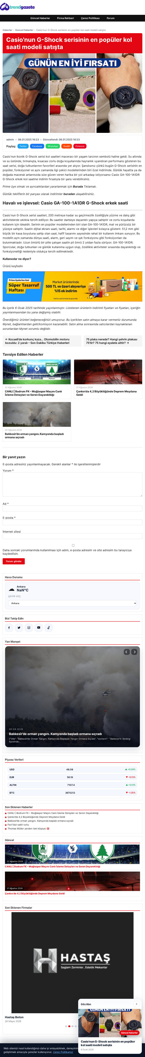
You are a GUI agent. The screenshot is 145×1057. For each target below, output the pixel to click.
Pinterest (80, 146)
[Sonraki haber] (134, 652)
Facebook (37, 146)
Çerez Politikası (90, 18)
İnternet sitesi (12, 531)
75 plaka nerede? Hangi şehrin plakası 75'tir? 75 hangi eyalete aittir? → (111, 341)
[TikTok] (49, 628)
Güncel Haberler (40, 18)
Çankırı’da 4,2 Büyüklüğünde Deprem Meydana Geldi (36, 816)
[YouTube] (39, 628)
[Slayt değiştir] (66, 1026)
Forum (111, 18)
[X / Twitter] (19, 628)
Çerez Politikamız (63, 1051)
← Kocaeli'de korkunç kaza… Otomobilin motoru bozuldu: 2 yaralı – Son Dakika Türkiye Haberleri (37, 341)
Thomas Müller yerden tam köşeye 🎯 (28, 828)
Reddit (66, 146)
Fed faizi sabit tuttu (18, 824)
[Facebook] (9, 628)
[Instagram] (29, 628)
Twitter (23, 146)
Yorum (8, 470)
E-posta (9, 517)
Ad (6, 503)
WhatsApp (53, 146)
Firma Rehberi (65, 18)
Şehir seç (14, 596)
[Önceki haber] (127, 652)
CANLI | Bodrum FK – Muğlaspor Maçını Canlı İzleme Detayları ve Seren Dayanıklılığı (53, 813)
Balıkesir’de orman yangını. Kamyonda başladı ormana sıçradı (40, 820)
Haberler (7, 30)
